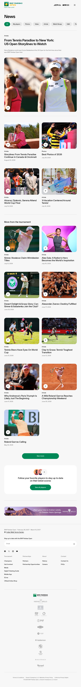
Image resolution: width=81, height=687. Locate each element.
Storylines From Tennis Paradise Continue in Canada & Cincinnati (20, 155)
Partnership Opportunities (31, 564)
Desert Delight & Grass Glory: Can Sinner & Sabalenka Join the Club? (21, 305)
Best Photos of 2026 (52, 154)
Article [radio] (46, 24)
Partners (25, 561)
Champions (8, 561)
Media (6, 568)
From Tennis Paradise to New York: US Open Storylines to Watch (29, 42)
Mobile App (8, 574)
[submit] (74, 544)
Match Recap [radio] (57, 24)
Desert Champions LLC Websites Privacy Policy (39, 677)
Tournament (8, 556)
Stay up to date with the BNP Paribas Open (18, 538)
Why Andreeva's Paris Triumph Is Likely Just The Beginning (20, 397)
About (44, 556)
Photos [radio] (27, 24)
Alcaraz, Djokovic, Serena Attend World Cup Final (20, 201)
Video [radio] (37, 24)
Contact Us (64, 561)
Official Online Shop (10, 581)
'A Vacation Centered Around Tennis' (56, 201)
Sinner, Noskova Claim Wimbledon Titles (21, 259)
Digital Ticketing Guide (11, 571)
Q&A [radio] (68, 24)
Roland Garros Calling (15, 441)
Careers (45, 564)
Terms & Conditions (18, 677)
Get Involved (8, 564)
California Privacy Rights (61, 677)
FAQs (63, 564)
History (44, 561)
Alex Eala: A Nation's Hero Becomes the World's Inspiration (58, 259)
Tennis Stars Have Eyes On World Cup (21, 351)
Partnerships (27, 556)
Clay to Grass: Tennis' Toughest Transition (57, 351)
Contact (63, 556)
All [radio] (7, 24)
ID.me (6, 577)
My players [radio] (16, 24)
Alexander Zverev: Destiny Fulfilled (59, 303)
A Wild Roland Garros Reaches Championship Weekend (57, 397)
